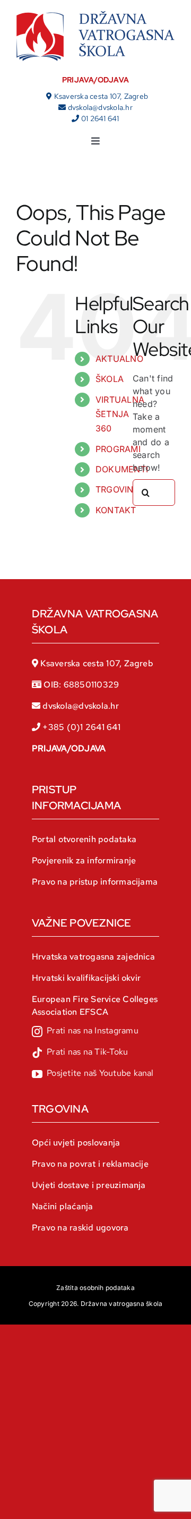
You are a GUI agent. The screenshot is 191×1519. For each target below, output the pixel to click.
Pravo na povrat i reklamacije (90, 1163)
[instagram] (85, 1031)
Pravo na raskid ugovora (80, 1227)
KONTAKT (116, 510)
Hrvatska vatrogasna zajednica (93, 956)
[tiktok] (80, 1053)
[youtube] (93, 1074)
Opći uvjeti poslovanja (76, 1142)
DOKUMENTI (122, 469)
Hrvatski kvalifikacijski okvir (86, 977)
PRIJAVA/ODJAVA (95, 79)
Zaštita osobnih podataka (95, 1288)
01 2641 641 (100, 118)
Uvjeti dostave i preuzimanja (89, 1185)
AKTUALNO (119, 358)
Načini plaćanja (62, 1206)
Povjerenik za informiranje (84, 860)
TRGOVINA (118, 489)
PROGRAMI (118, 449)
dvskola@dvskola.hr (100, 107)
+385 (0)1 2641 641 (81, 727)
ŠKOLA (110, 379)
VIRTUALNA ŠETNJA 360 (120, 414)
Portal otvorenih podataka (84, 839)
